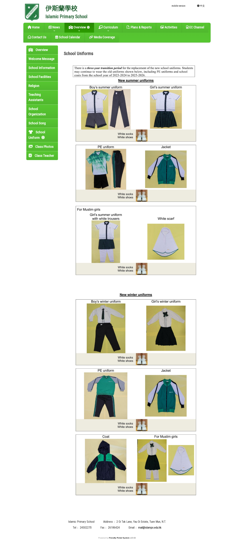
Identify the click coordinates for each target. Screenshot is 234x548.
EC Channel (196, 27)
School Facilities (40, 77)
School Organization (37, 111)
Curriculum (110, 27)
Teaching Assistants (36, 97)
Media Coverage (104, 37)
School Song (37, 123)
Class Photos (44, 146)
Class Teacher (44, 155)
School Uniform (37, 135)
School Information (42, 68)
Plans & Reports (141, 27)
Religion (34, 86)
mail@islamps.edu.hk (149, 527)
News (56, 27)
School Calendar (69, 37)
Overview (79, 27)
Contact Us (38, 37)
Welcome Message (41, 59)
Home (35, 27)
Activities (170, 27)
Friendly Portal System (119, 538)
